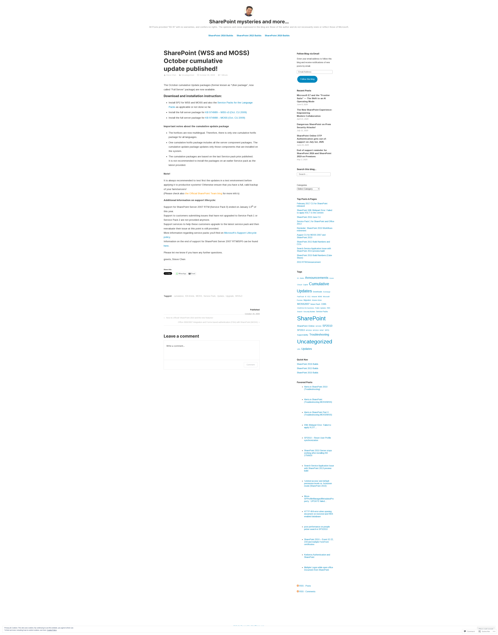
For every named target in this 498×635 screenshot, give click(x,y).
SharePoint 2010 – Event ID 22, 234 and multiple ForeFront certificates (319, 541)
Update (220, 296)
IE (305, 297)
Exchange (326, 292)
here (166, 245)
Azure (331, 278)
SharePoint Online (305, 326)
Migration (307, 300)
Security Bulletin (309, 312)
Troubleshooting (319, 334)
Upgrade (230, 296)
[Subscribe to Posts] (298, 586)
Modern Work (317, 300)
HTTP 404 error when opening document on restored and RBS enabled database (318, 513)
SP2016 (309, 330)
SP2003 (318, 326)
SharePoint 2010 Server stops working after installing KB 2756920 (318, 453)
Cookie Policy (52, 630)
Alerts (302, 278)
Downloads (317, 292)
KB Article (189, 296)
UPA (298, 349)
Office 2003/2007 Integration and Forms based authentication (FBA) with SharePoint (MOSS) (218, 322)
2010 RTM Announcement (309, 262)
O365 (323, 304)
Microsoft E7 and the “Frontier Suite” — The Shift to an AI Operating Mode (313, 98)
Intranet (314, 297)
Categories (302, 185)
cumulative (179, 296)
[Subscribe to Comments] (298, 591)
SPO (327, 330)
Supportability (302, 335)
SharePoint (311, 318)
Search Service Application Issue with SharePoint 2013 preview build (319, 468)
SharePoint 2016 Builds (220, 35)
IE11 (309, 297)
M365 (320, 297)
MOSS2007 (303, 304)
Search (299, 312)
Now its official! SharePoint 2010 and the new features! (188, 318)
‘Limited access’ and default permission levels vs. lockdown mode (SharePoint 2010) (318, 483)
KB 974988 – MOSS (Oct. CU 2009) (225, 117)
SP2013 (301, 330)
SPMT (322, 330)
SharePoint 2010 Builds (277, 35)
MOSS (199, 296)
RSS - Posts (305, 586)
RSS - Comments (307, 591)
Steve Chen (171, 75)
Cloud (299, 285)
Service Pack (209, 296)
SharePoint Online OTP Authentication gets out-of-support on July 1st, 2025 (312, 139)
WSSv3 (238, 296)
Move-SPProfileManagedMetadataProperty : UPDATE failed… (319, 498)
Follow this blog (307, 79)
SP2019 (316, 330)
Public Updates (320, 308)
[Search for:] (314, 174)
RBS (328, 308)
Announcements (316, 277)
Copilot (305, 285)
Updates (306, 348)
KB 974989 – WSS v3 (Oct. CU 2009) (226, 112)
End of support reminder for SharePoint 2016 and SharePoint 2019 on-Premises (314, 153)
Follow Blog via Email (308, 53)
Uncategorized (188, 75)
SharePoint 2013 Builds (249, 35)
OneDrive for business (305, 308)
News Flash (315, 304)
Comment (251, 365)
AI (298, 278)
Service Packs (322, 312)
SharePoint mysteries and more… (249, 21)
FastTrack (300, 297)
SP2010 (327, 325)
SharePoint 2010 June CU (309, 217)
